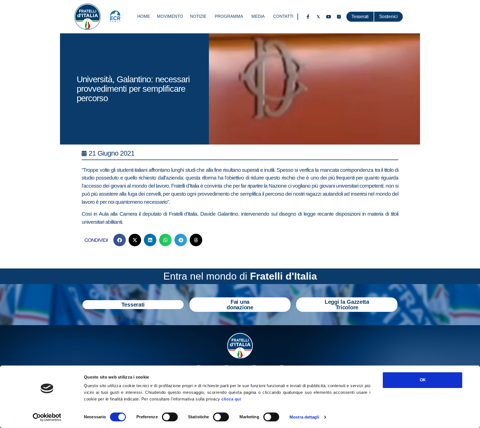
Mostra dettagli (304, 417)
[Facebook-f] (308, 16)
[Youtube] (328, 16)
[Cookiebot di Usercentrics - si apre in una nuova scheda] (47, 417)
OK (423, 379)
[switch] (170, 416)
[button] (119, 240)
